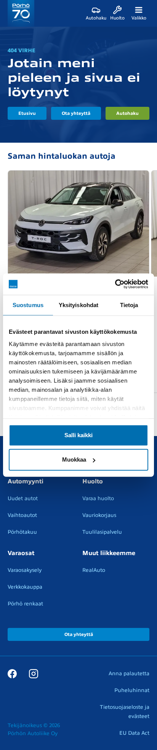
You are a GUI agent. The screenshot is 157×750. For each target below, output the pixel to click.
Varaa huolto (98, 498)
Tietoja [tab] (129, 304)
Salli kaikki (78, 435)
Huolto (92, 481)
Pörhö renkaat (25, 604)
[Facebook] (12, 673)
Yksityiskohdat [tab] (78, 304)
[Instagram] (33, 673)
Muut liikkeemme (108, 553)
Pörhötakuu (22, 532)
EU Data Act (134, 733)
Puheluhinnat (131, 690)
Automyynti (25, 481)
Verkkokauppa (25, 587)
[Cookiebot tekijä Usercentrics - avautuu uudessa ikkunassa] (115, 284)
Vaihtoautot (22, 515)
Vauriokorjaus (99, 515)
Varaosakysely (25, 570)
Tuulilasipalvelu (102, 532)
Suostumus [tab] (28, 304)
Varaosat (21, 553)
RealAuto (93, 570)
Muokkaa (74, 459)
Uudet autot (23, 498)
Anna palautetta (129, 673)
